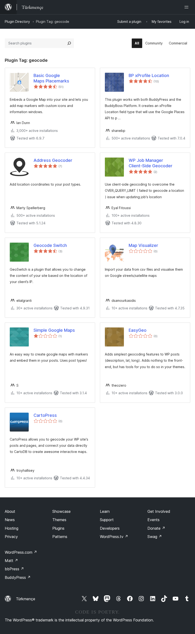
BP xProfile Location (149, 75)
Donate (156, 528)
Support (107, 519)
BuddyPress (18, 577)
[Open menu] (187, 7)
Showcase (61, 511)
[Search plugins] (69, 43)
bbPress (14, 569)
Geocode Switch (50, 245)
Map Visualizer (143, 245)
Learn (105, 511)
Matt (11, 560)
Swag (154, 536)
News (10, 519)
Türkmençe (25, 598)
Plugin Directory (17, 21)
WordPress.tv (114, 536)
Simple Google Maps (54, 330)
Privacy (11, 536)
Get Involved (158, 511)
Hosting (11, 528)
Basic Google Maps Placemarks (51, 78)
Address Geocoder (53, 160)
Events (153, 519)
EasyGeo (137, 330)
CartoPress (45, 415)
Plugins (58, 528)
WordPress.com (21, 552)
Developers (110, 528)
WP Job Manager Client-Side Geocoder (150, 163)
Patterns (59, 536)
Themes (59, 519)
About (10, 511)
